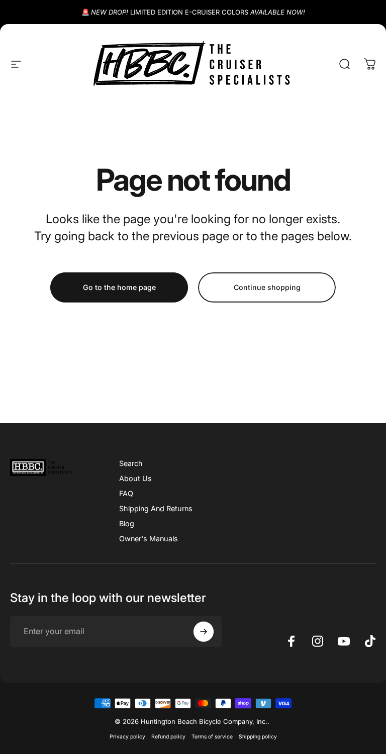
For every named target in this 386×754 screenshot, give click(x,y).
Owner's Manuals (148, 538)
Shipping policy (258, 736)
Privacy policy (127, 736)
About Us (135, 478)
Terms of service (212, 736)
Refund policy (168, 736)
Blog (126, 523)
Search (131, 463)
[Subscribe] (204, 632)
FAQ (126, 493)
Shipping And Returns (155, 508)
